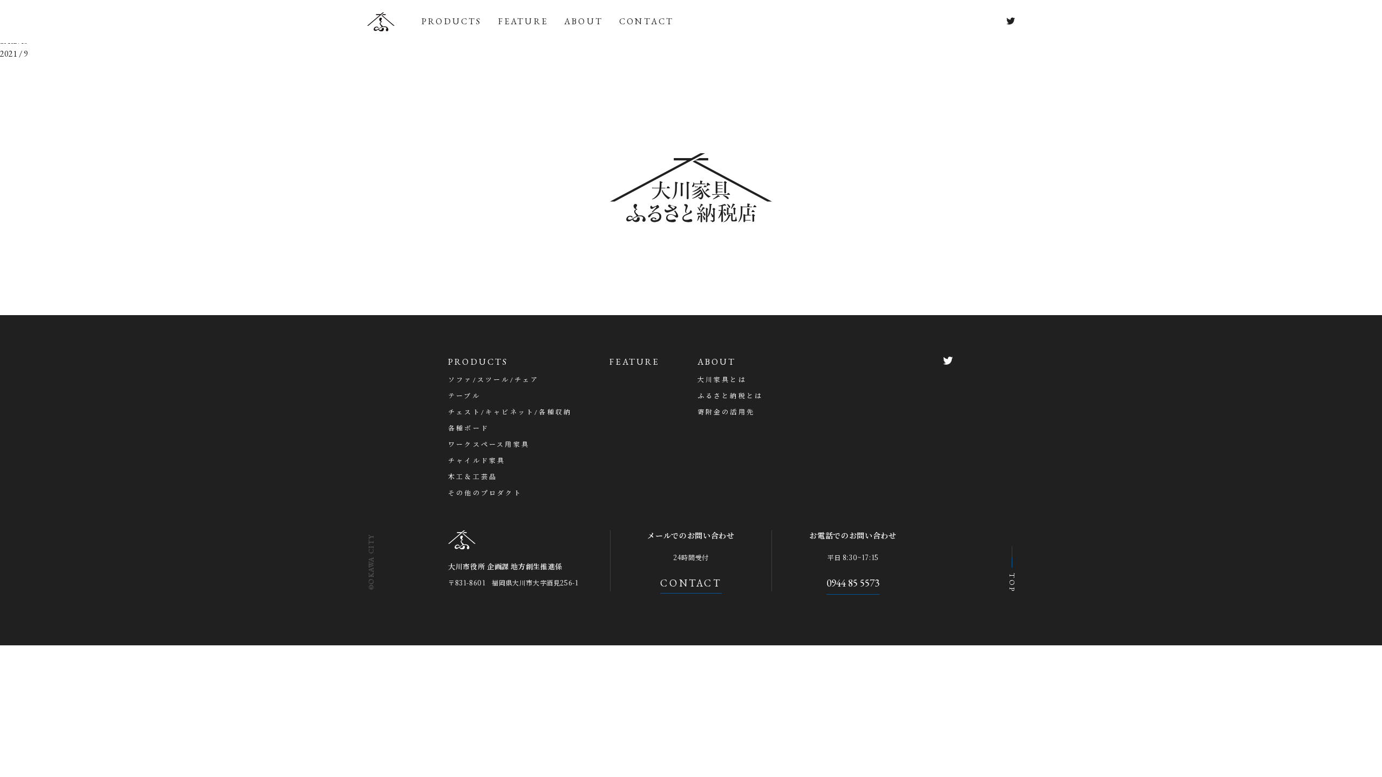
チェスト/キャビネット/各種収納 (510, 412)
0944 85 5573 (853, 583)
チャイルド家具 (476, 460)
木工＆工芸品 (472, 477)
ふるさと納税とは (730, 396)
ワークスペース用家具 (489, 444)
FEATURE (523, 21)
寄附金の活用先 (726, 412)
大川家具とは (722, 380)
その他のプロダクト (485, 493)
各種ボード (468, 428)
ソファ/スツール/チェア (493, 380)
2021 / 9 (14, 53)
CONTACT (646, 21)
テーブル (464, 396)
